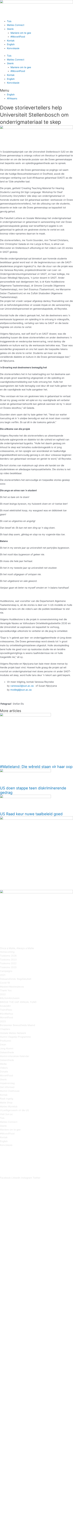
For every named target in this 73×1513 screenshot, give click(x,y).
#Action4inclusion (10, 998)
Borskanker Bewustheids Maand (17, 1025)
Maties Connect (15, 25)
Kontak (10, 40)
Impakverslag (7, 1083)
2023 (3, 1021)
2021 (2, 975)
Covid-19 (5, 982)
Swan (3, 1044)
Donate (4, 1071)
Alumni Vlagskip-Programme (15, 1036)
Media (3, 1063)
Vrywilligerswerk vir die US (14, 1110)
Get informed (7, 1087)
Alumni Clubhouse (10, 1091)
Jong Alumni (6, 1048)
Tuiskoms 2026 (8, 955)
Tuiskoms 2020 (8, 967)
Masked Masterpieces (12, 986)
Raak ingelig (6, 1098)
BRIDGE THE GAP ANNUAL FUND (18, 1002)
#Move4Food (18, 36)
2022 (3, 994)
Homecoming (7, 952)
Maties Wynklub (8, 1106)
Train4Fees (6, 1009)
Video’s (4, 1067)
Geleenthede (7, 1052)
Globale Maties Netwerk (13, 1033)
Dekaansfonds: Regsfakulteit (15, 979)
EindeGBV (5, 1006)
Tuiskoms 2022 (8, 963)
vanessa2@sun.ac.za (22, 685)
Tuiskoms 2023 (8, 959)
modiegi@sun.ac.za (21, 689)
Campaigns (6, 971)
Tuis (9, 21)
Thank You (6, 990)
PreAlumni (5, 1040)
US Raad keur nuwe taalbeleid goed (31, 814)
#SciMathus (6, 1013)
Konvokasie (13, 48)
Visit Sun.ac (6, 1114)
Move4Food (6, 1017)
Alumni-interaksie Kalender (14, 1056)
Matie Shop (6, 1102)
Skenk (10, 29)
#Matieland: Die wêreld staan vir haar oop (36, 766)
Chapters (5, 1029)
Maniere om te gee (21, 33)
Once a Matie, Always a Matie (17, 948)
